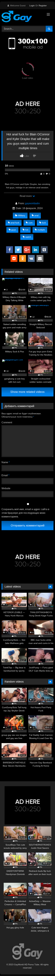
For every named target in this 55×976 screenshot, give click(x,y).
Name (6, 462)
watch (28, 237)
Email (5, 475)
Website (6, 488)
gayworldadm (32, 203)
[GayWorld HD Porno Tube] (23, 17)
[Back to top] (45, 967)
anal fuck (15, 222)
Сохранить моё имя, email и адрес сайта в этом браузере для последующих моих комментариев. (25, 513)
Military (21, 215)
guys (13, 229)
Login (32, 5)
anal (36, 215)
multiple (41, 229)
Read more (26, 196)
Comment (7, 422)
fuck (44, 222)
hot (26, 229)
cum (30, 222)
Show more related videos (27, 391)
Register (43, 5)
